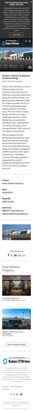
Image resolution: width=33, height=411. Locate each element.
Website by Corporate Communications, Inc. (16, 408)
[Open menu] (30, 41)
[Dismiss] (31, 2)
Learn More (16, 35)
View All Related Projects (16, 345)
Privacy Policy (16, 399)
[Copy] (23, 255)
